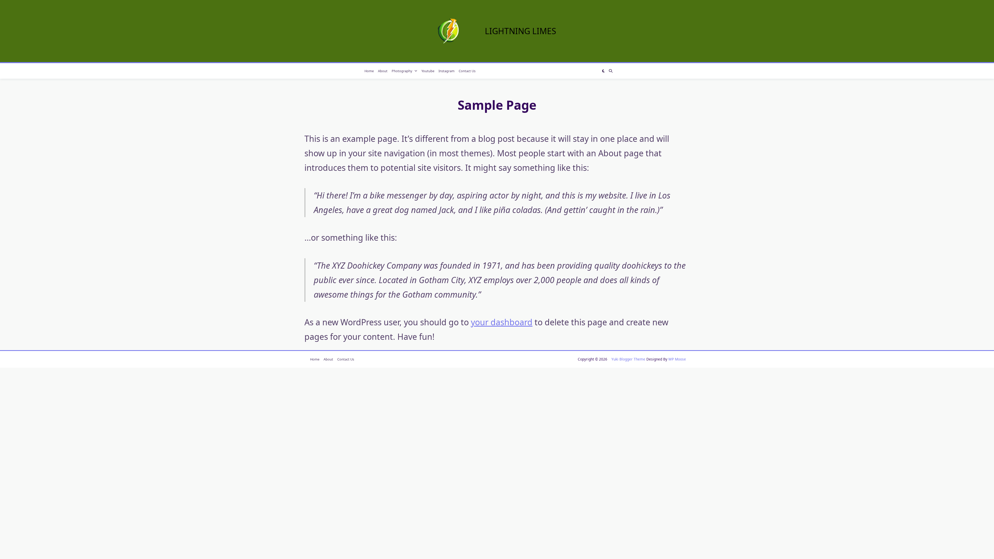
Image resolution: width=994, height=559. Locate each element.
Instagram (446, 71)
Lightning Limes (520, 30)
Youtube (427, 71)
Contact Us (467, 71)
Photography (402, 71)
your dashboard (501, 322)
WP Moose (677, 359)
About (383, 71)
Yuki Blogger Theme (628, 359)
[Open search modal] (610, 71)
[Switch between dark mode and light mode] (603, 71)
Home (369, 71)
